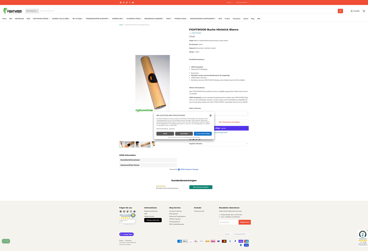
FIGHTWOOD (196, 33)
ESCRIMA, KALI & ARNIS (60, 19)
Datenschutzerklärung (150, 211)
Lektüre (245, 19)
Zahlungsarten (173, 214)
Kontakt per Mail (199, 211)
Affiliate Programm (175, 219)
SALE (28, 19)
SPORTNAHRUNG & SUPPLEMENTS (202, 19)
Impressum (128, 240)
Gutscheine (236, 19)
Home (4, 19)
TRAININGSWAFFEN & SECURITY (97, 19)
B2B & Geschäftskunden (176, 224)
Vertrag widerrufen (153, 220)
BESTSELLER (19, 19)
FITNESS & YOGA (180, 19)
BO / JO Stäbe (77, 19)
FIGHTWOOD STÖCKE (41, 19)
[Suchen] (340, 11)
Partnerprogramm (174, 222)
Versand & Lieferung (175, 211)
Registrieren (244, 222)
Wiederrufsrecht (149, 216)
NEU (10, 19)
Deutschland (241, 2)
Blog (252, 19)
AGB (145, 214)
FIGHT (168, 19)
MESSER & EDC (117, 19)
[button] (355, 11)
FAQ (258, 19)
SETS (220, 19)
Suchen (121, 240)
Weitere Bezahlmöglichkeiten (219, 132)
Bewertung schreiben (200, 187)
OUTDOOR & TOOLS (134, 19)
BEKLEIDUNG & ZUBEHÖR (154, 19)
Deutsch (229, 2)
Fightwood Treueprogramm (177, 216)
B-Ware (227, 19)
